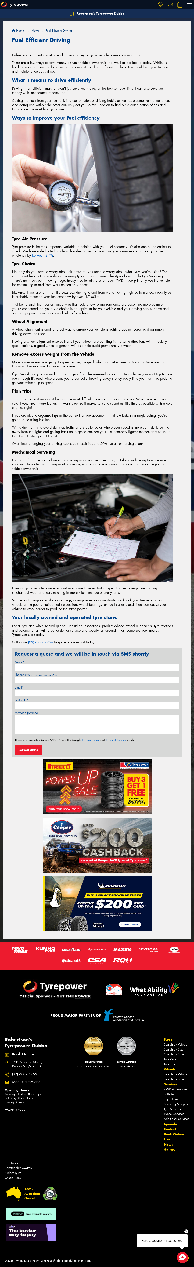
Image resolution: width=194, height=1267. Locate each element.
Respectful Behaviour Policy (76, 1260)
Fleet (167, 1139)
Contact (170, 1129)
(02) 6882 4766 (40, 642)
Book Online (174, 1134)
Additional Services (176, 1119)
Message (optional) (27, 713)
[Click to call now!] (161, 4)
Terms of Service (116, 740)
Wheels (170, 1069)
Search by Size (173, 1050)
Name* (19, 662)
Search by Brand (174, 1054)
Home (19, 31)
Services (170, 1084)
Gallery (169, 1149)
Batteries (169, 1094)
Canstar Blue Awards (18, 1168)
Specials (170, 1124)
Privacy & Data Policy (27, 1260)
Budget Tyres (13, 1173)
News (168, 1144)
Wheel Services (174, 1114)
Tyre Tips (169, 1064)
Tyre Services (172, 1109)
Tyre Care (170, 1059)
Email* (19, 688)
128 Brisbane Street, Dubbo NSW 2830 (27, 1064)
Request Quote (28, 749)
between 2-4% (42, 255)
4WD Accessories (175, 1089)
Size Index (11, 1163)
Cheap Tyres (13, 1178)
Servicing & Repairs (176, 1104)
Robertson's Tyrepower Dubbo (100, 13)
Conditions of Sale (50, 1260)
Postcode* (21, 700)
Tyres (168, 1039)
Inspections (171, 1099)
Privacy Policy (90, 740)
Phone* (36, 675)
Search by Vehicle (175, 1045)
